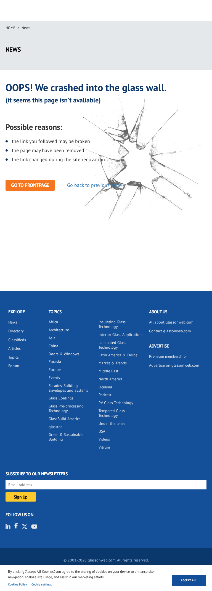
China (53, 345)
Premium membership (167, 356)
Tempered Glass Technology (112, 413)
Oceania (105, 387)
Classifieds (17, 339)
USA (102, 431)
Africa (53, 321)
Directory (16, 330)
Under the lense (112, 423)
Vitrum (104, 447)
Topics (13, 357)
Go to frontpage (30, 185)
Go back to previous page (94, 185)
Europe (55, 369)
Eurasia (55, 361)
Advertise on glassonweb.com (174, 365)
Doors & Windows (64, 353)
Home (10, 27)
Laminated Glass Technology (112, 345)
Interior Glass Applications (121, 334)
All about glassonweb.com (171, 322)
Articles (14, 348)
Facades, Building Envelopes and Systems (68, 388)
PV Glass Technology (116, 402)
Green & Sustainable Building (66, 437)
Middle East (108, 371)
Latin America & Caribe (118, 355)
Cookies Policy (17, 584)
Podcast (105, 394)
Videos (104, 439)
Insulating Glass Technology (112, 324)
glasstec (55, 426)
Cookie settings (41, 584)
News (26, 27)
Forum (13, 365)
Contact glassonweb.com (170, 330)
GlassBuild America (65, 418)
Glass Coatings (61, 398)
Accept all (189, 580)
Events (54, 377)
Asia (52, 337)
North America (111, 379)
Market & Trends (113, 363)
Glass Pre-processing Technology (66, 408)
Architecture (59, 329)
